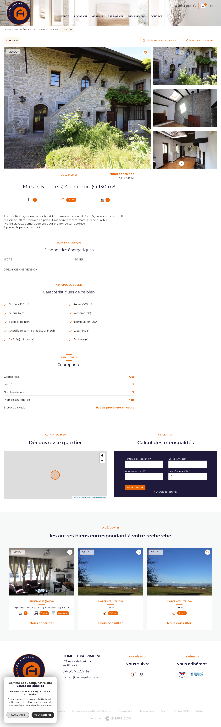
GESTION (97, 16)
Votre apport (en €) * (135, 471)
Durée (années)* (177, 459)
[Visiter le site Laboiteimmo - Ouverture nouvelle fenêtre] (118, 718)
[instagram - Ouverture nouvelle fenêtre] (141, 674)
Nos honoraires (58, 711)
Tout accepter (42, 714)
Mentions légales (146, 711)
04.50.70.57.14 (76, 671)
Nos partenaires (125, 711)
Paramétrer (18, 714)
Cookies (199, 711)
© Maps (84, 497)
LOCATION (80, 16)
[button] (181, 163)
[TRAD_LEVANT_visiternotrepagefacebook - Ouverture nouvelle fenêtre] (133, 674)
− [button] (102, 460)
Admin (164, 711)
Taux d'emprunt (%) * (179, 471)
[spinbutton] (187, 476)
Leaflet (75, 497)
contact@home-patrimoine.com (83, 677)
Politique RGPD (181, 711)
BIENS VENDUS (136, 16)
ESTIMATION (115, 16)
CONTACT (156, 16)
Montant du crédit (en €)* (138, 459)
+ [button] (102, 455)
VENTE (65, 16)
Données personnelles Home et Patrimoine (91, 711)
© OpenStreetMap (99, 497)
